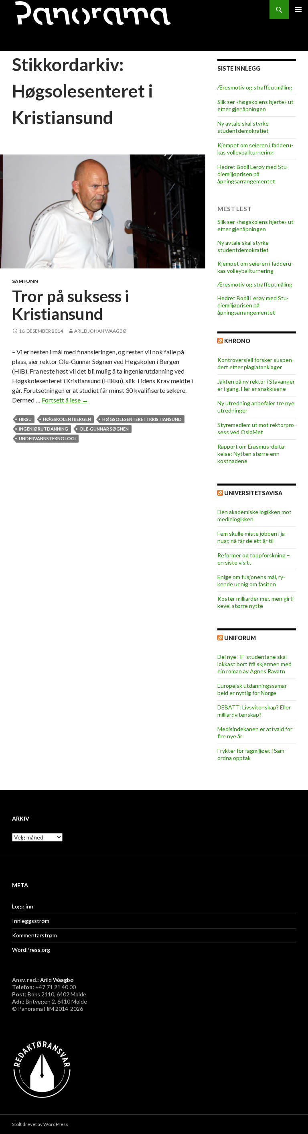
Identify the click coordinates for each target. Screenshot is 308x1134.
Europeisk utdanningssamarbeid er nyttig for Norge (253, 689)
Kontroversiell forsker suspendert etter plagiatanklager (255, 363)
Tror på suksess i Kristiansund (70, 305)
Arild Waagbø (57, 979)
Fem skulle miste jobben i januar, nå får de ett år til (252, 537)
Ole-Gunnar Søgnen (104, 428)
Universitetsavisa (253, 493)
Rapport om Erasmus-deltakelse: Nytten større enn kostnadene (251, 453)
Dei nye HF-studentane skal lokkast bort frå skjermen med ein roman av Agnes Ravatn (254, 664)
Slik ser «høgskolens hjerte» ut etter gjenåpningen (255, 105)
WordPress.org (31, 949)
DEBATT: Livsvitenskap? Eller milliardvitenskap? (254, 711)
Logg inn (22, 906)
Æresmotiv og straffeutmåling (254, 87)
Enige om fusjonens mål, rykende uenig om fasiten (251, 580)
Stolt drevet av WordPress (40, 1124)
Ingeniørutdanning (43, 428)
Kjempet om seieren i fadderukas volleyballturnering (255, 149)
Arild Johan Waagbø (100, 331)
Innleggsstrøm (30, 920)
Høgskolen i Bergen (67, 419)
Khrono (237, 340)
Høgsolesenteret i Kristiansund (142, 419)
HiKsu (25, 419)
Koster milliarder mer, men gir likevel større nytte (256, 602)
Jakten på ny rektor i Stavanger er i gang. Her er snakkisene (256, 385)
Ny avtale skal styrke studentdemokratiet (243, 127)
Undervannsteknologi (47, 438)
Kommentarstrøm (34, 935)
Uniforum (240, 637)
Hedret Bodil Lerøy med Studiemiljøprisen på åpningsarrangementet (253, 174)
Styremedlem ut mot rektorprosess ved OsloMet (256, 428)
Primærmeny (298, 9)
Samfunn (25, 281)
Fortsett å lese (65, 400)
